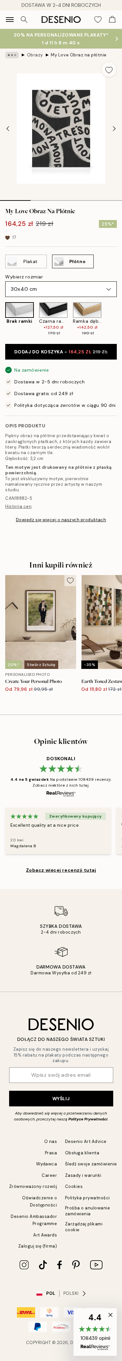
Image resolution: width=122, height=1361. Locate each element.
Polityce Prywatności (87, 1119)
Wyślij (61, 1099)
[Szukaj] (24, 19)
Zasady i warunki (83, 1175)
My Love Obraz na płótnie (78, 55)
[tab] (15, 198)
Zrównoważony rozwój (33, 1186)
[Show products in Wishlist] (98, 19)
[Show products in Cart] (112, 19)
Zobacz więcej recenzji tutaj (61, 870)
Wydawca (46, 1164)
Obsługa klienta (82, 1153)
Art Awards (45, 1235)
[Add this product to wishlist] (109, 69)
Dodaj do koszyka (61, 352)
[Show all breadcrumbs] (12, 55)
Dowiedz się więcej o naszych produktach (61, 520)
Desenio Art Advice (86, 1141)
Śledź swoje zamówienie (91, 1164)
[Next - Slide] (114, 129)
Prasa (51, 1153)
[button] (95, 1332)
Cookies (74, 1186)
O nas (50, 1141)
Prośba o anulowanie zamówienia (87, 1210)
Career (49, 1175)
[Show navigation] (10, 19)
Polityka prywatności (87, 1198)
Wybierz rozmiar (24, 277)
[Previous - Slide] (8, 129)
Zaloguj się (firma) (37, 1246)
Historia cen (18, 506)
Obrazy (35, 55)
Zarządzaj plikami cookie (84, 1226)
